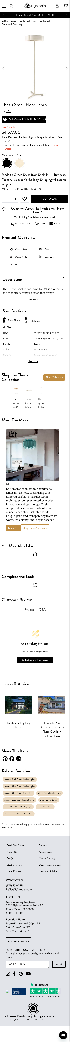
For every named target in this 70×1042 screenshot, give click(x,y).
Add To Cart (49, 199)
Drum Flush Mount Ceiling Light (18, 806)
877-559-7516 (22, 224)
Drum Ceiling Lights (48, 800)
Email (57, 224)
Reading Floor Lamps (40, 21)
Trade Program (14, 871)
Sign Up (59, 964)
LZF (8, 111)
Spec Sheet (14, 321)
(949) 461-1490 (15, 913)
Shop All (13, 528)
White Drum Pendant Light (49, 793)
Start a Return (14, 865)
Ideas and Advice (48, 871)
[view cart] (66, 6)
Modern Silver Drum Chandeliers (18, 793)
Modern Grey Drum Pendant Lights (19, 800)
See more (33, 300)
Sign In (32, 137)
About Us (12, 852)
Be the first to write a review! (34, 660)
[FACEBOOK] (14, 973)
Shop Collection (54, 377)
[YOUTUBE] (28, 973)
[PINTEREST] (21, 973)
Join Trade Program (18, 941)
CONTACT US (14, 880)
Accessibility (45, 852)
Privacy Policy (14, 1019)
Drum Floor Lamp (45, 806)
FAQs (10, 858)
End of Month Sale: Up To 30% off (35, 15)
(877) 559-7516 (14, 885)
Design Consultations (50, 865)
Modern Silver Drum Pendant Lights (19, 786)
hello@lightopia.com (19, 889)
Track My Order (15, 845)
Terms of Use (26, 1019)
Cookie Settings (47, 858)
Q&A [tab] (42, 609)
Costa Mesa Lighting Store (20, 902)
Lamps (13, 21)
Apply (22, 137)
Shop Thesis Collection (35, 528)
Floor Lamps (23, 21)
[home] (35, 8)
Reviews (43, 845)
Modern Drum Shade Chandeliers (18, 813)
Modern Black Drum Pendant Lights (19, 779)
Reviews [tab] (29, 609)
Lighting (5, 21)
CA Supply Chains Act (41, 1019)
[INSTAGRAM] (8, 973)
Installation (34, 321)
